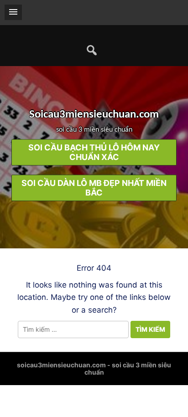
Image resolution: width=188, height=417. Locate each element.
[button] (13, 12)
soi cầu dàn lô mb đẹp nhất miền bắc (94, 188)
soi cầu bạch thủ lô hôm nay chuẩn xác (94, 152)
